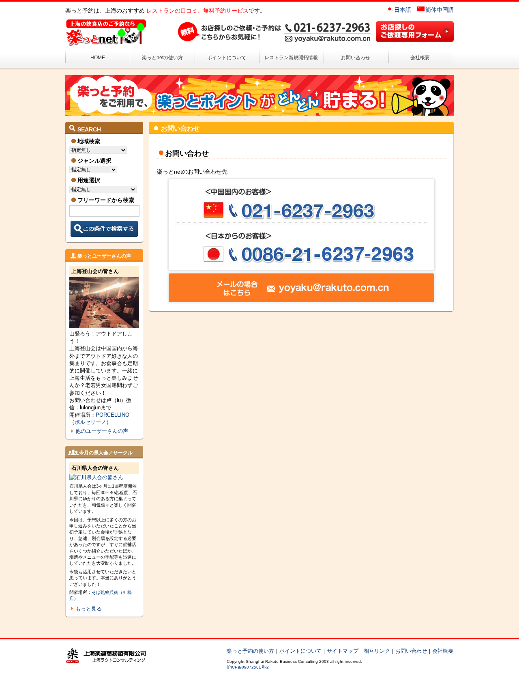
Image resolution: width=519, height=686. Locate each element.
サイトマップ (342, 651)
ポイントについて (226, 57)
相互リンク (377, 651)
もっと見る (88, 609)
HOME (97, 57)
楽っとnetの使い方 (162, 57)
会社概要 (420, 57)
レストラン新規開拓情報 (291, 57)
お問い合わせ (355, 57)
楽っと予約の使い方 (250, 651)
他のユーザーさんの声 (101, 431)
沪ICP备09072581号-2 (248, 667)
